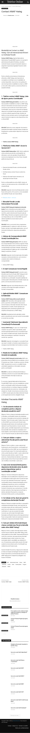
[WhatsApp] (17, 19)
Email (13, 564)
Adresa (21, 562)
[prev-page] (2, 634)
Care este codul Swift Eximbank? (18, 707)
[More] (20, 19)
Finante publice (18, 564)
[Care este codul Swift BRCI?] (5, 678)
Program (24, 564)
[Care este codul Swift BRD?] (5, 686)
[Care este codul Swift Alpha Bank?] (5, 654)
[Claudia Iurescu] (2, 15)
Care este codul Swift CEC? (17, 692)
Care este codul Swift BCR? (17, 668)
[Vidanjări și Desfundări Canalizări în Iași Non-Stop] (5, 646)
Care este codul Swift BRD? (17, 684)
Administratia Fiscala (14, 562)
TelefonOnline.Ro (16, 720)
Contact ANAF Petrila (23, 582)
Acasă (2, 6)
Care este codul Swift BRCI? (17, 676)
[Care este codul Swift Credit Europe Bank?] (5, 702)
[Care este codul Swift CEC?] (5, 694)
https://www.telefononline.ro (15, 600)
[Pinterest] (14, 19)
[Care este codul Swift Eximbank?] (5, 710)
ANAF (25, 562)
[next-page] (5, 634)
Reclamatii (4, 566)
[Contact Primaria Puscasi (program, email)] (5, 628)
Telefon (8, 566)
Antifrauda (4, 564)
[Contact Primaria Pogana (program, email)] (5, 621)
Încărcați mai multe (14, 715)
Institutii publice (8, 6)
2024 (8, 562)
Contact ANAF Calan (6, 582)
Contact (9, 564)
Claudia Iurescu (11, 15)
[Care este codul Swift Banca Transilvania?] (5, 662)
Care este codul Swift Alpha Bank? (19, 652)
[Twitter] (10, 19)
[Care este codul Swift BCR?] (5, 670)
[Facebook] (7, 19)
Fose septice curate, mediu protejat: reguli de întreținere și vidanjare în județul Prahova (19, 612)
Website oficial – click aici (9, 197)
